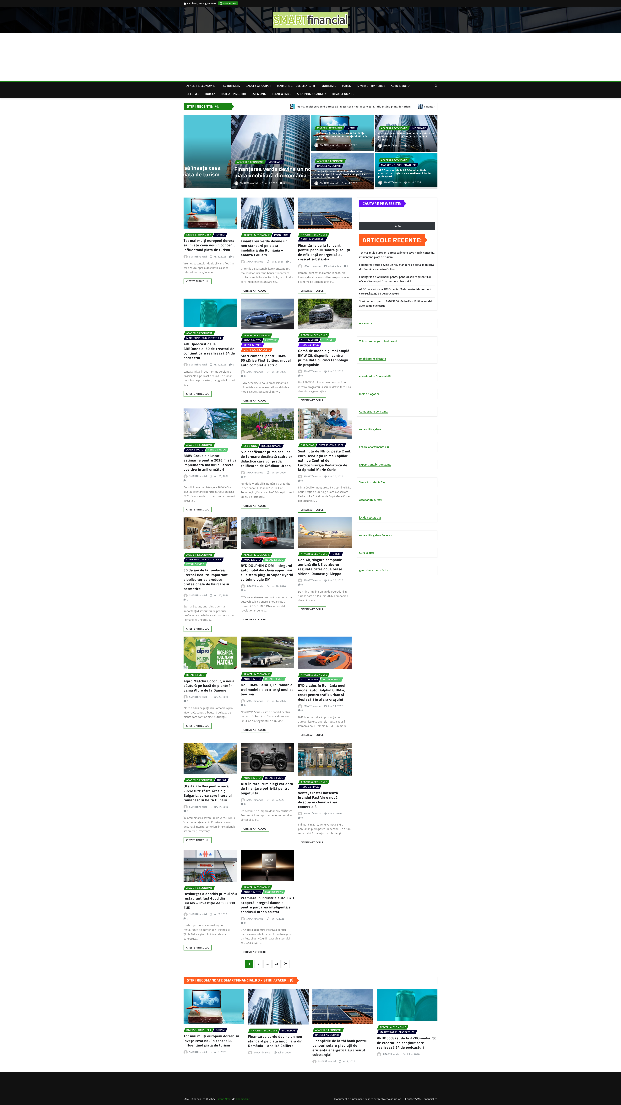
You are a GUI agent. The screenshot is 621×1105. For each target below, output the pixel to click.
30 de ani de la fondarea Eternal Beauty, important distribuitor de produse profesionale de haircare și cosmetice (206, 579)
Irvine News (225, 1099)
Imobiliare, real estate (372, 358)
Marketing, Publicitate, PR (296, 86)
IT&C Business (230, 86)
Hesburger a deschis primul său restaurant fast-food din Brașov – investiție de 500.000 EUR (210, 900)
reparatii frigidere (370, 429)
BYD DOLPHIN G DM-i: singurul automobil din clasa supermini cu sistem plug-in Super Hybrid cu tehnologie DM (267, 572)
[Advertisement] (310, 57)
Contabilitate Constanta (373, 411)
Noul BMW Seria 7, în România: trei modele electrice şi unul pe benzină (267, 689)
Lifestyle (192, 94)
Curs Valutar (366, 553)
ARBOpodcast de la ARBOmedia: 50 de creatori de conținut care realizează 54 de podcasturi (404, 173)
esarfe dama (384, 570)
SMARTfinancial (220, 183)
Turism (347, 86)
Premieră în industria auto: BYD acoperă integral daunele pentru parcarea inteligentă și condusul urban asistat (267, 905)
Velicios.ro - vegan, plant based (378, 341)
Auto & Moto (400, 86)
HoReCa (210, 94)
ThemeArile (243, 1099)
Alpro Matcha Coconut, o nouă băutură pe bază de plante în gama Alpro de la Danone (209, 686)
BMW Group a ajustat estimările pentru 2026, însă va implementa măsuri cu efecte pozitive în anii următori (210, 462)
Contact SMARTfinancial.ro (421, 1099)
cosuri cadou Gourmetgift (375, 376)
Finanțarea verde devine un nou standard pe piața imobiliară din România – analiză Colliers (263, 172)
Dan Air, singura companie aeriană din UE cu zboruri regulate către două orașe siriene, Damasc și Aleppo (320, 566)
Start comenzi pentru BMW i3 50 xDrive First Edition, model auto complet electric (266, 360)
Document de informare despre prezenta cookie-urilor (367, 1099)
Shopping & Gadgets (312, 94)
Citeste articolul (197, 281)
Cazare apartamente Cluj (374, 447)
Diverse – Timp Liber (371, 86)
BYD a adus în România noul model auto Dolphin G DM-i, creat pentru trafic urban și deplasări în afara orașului (321, 692)
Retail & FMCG (281, 94)
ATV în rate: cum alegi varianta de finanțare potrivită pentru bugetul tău (267, 788)
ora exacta (365, 323)
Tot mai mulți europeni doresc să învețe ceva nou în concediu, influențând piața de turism (341, 135)
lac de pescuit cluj (370, 517)
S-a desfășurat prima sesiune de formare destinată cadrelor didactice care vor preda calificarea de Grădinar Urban (266, 458)
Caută (397, 226)
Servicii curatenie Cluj (372, 482)
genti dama (366, 570)
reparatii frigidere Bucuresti (376, 535)
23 (276, 964)
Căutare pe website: (381, 203)
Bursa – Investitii (233, 94)
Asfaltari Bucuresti (370, 500)
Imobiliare (328, 86)
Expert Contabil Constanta (375, 464)
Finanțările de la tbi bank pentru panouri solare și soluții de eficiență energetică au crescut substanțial (340, 174)
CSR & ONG (259, 94)
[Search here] (436, 86)
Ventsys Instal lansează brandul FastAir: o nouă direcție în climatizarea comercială (318, 799)
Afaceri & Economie (200, 86)
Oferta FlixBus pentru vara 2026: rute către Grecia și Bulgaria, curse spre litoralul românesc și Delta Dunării (208, 793)
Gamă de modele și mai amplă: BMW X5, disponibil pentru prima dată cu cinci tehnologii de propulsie (324, 357)
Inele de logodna (369, 394)
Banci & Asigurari (258, 86)
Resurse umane (343, 94)
